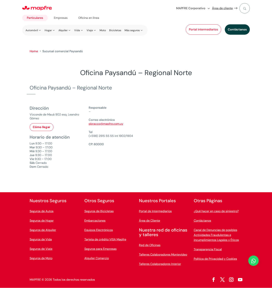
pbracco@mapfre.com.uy (106, 124)
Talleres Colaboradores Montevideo (163, 254)
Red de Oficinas (149, 245)
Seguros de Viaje (41, 249)
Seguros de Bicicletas (99, 211)
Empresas (61, 18)
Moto (103, 30)
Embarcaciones (94, 221)
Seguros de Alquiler (43, 230)
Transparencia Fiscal (208, 249)
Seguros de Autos (41, 211)
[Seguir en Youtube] (240, 279)
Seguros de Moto (41, 258)
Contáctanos (237, 29)
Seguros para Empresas (100, 249)
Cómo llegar (41, 127)
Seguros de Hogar (42, 221)
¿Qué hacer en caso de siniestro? (216, 211)
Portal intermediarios (203, 29)
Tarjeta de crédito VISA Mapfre (105, 239)
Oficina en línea (88, 18)
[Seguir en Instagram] (231, 279)
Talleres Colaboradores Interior (160, 264)
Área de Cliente (149, 221)
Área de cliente (222, 8)
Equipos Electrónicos (98, 230)
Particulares (35, 18)
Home (34, 51)
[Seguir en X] (222, 279)
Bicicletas (115, 30)
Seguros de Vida (41, 239)
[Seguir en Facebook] (213, 279)
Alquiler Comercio (96, 258)
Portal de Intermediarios (155, 211)
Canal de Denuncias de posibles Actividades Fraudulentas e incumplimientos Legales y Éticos (216, 235)
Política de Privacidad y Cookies (215, 259)
